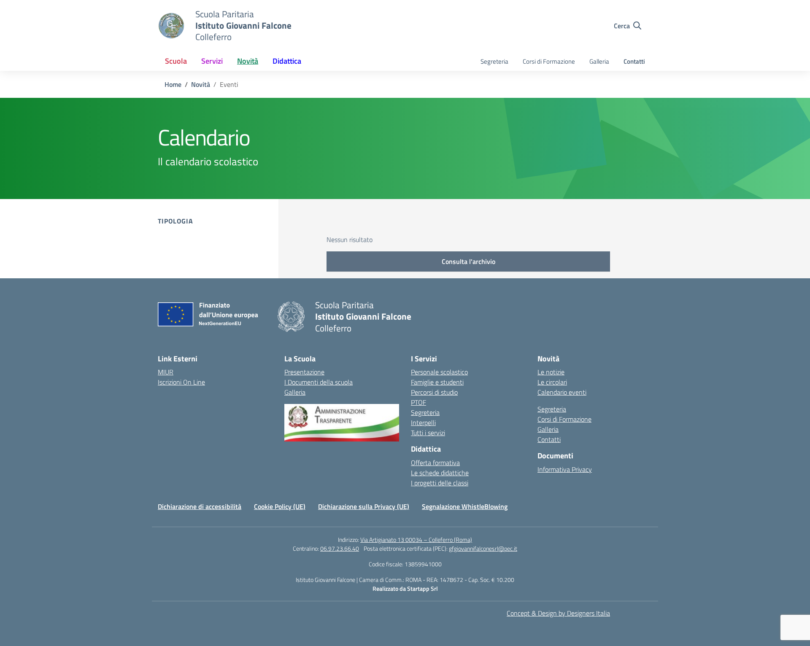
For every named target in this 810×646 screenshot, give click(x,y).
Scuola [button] (176, 61)
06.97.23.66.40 (339, 548)
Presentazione (304, 372)
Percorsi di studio (434, 392)
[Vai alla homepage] (171, 26)
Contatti (634, 61)
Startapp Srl (422, 588)
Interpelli (423, 422)
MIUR (165, 372)
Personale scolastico (439, 372)
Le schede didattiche (440, 473)
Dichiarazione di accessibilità (199, 506)
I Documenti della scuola (318, 382)
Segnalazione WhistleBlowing (465, 506)
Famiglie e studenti (437, 382)
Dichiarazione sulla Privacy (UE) (363, 506)
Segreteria (494, 61)
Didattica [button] (287, 61)
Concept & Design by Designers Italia (558, 613)
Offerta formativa (435, 463)
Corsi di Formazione (549, 61)
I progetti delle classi (439, 483)
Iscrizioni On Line (181, 382)
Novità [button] (247, 61)
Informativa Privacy (564, 469)
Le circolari (552, 382)
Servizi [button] (212, 61)
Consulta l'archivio (468, 261)
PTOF (418, 402)
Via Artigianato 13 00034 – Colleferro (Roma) (416, 539)
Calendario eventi (561, 392)
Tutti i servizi (428, 433)
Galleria (599, 61)
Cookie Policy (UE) (279, 506)
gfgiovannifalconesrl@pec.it (483, 548)
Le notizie (550, 372)
